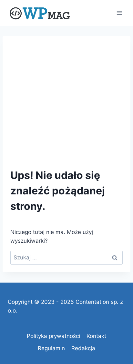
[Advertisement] (66, 96)
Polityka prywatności (53, 336)
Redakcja (83, 348)
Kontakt (96, 336)
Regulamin (51, 348)
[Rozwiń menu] (119, 13)
